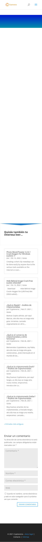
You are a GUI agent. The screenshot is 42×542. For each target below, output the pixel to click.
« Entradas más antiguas (13, 424)
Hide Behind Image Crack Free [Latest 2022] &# (20, 282)
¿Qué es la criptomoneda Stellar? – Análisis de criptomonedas (21, 397)
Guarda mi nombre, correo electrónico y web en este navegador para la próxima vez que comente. (20, 496)
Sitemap (26, 537)
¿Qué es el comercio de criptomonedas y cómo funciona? (17, 337)
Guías (24, 258)
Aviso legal (29, 534)
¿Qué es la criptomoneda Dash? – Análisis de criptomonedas (20, 367)
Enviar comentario (27, 504)
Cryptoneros (14, 309)
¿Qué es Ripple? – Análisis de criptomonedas (19, 306)
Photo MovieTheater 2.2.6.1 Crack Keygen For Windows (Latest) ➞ (19, 254)
